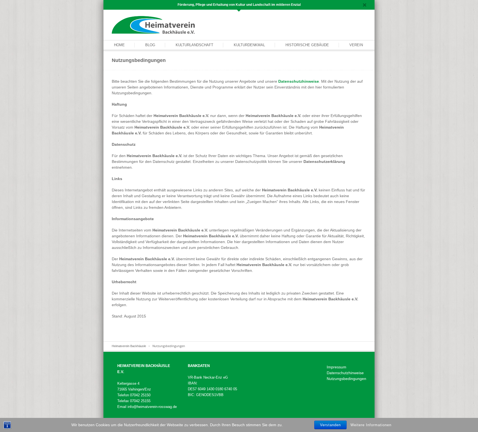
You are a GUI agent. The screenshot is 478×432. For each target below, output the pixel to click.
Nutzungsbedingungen (346, 378)
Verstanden (330, 425)
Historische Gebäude (307, 45)
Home (119, 45)
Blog (150, 45)
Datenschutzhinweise (298, 81)
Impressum (336, 367)
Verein (356, 45)
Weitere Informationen (370, 425)
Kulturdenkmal (249, 45)
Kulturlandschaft (194, 45)
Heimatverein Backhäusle (129, 346)
